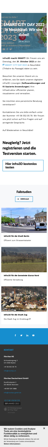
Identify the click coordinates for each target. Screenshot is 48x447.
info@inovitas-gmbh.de (12, 393)
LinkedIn (27, 335)
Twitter (21, 335)
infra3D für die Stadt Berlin (16, 236)
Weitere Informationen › (12, 444)
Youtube (33, 335)
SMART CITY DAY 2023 (16, 65)
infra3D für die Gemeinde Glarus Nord (21, 275)
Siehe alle (24, 199)
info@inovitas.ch (10, 371)
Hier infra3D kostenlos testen (21, 165)
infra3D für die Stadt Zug (15, 315)
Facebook (15, 335)
